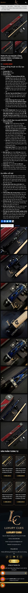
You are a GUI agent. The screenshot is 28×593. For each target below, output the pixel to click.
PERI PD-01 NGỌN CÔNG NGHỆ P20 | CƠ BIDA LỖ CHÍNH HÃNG (20, 470)
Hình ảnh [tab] (17, 226)
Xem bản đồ (15, 561)
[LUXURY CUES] (16, 2)
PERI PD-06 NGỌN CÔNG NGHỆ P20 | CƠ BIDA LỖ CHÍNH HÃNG (7, 496)
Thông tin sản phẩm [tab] (7, 226)
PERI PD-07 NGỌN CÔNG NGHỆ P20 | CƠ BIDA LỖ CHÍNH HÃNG (20, 496)
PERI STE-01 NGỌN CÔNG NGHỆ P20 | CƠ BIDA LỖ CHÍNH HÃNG (7, 470)
